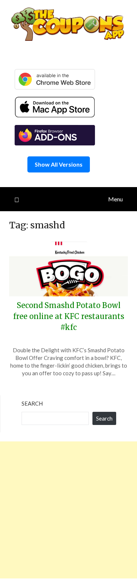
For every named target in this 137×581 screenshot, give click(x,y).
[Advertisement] (68, 509)
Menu (115, 198)
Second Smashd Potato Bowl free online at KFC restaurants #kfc (68, 316)
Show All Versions (59, 164)
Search (32, 403)
